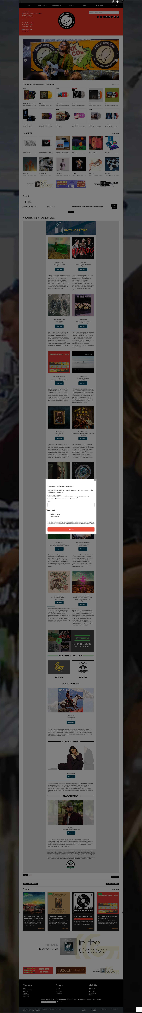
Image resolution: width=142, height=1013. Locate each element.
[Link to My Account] (117, 2)
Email (48, 501)
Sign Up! (71, 529)
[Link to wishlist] (113, 2)
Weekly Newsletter (54, 516)
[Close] (95, 480)
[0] (121, 2)
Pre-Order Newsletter (55, 514)
